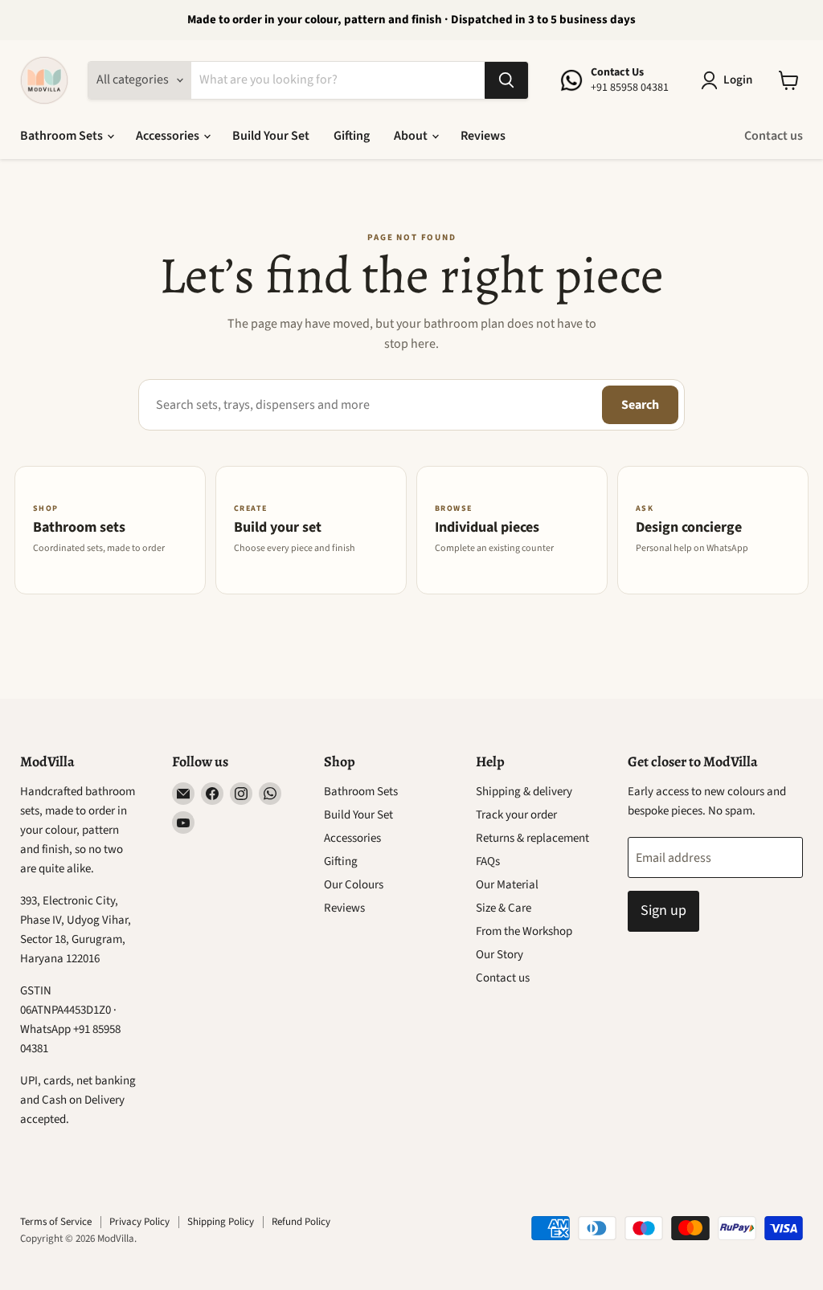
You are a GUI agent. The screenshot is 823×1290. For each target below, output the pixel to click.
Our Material (507, 884)
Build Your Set (270, 136)
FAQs (488, 861)
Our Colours (353, 884)
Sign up (663, 910)
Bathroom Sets (62, 136)
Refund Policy (301, 1221)
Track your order (516, 814)
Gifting (352, 136)
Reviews (483, 136)
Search (640, 405)
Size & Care (503, 908)
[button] (730, 80)
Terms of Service (56, 1221)
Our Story (499, 954)
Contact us (773, 136)
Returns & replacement (532, 838)
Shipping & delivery (524, 791)
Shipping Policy (220, 1221)
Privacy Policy (139, 1221)
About (412, 136)
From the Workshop (524, 931)
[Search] (506, 80)
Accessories (169, 136)
